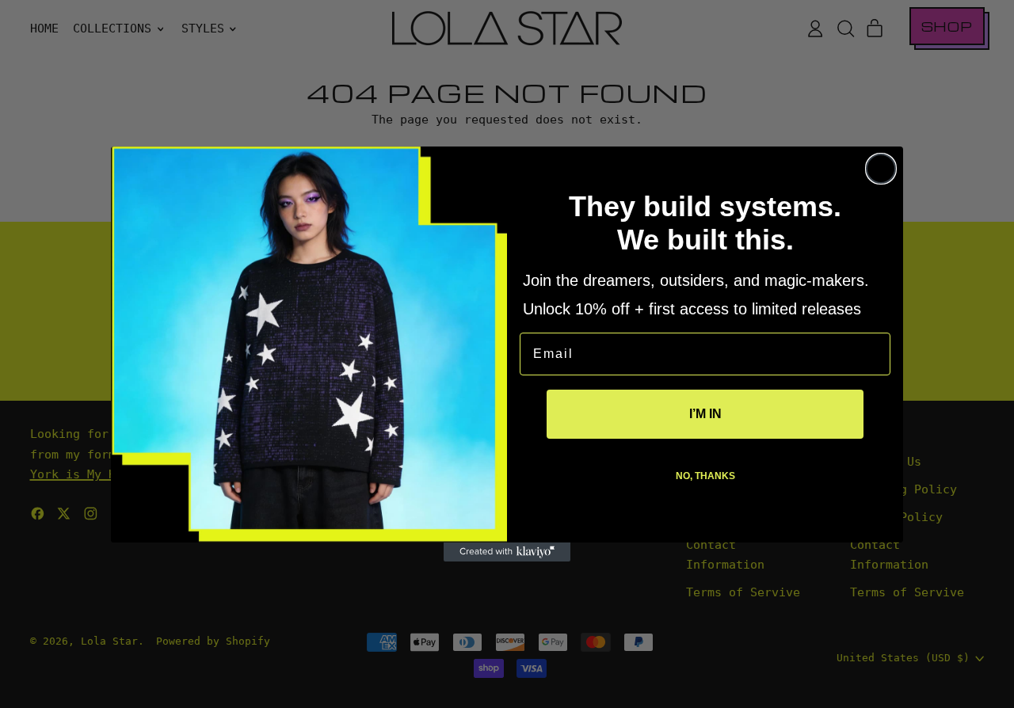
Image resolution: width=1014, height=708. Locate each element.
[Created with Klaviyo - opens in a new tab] (507, 551)
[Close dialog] (881, 168)
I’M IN (705, 414)
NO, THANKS (705, 476)
